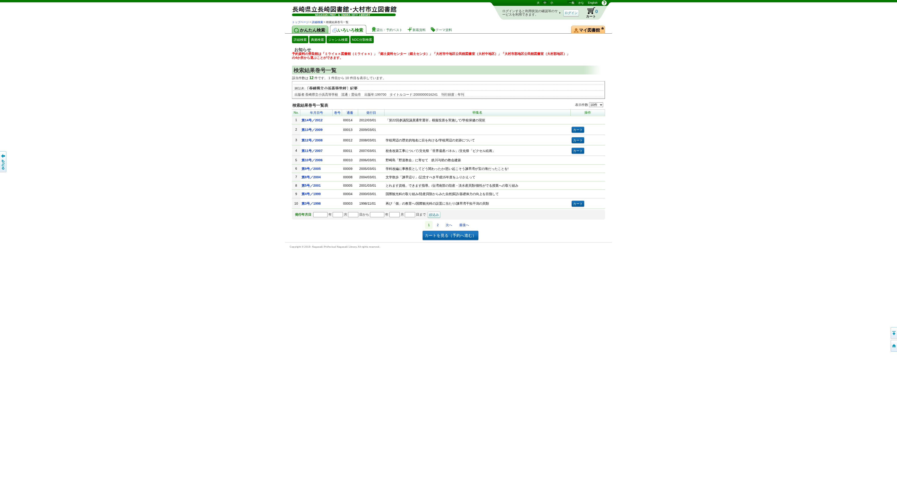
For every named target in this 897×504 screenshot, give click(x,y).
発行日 (371, 113)
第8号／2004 (311, 177)
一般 (571, 2)
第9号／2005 (311, 169)
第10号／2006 (312, 160)
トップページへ (893, 346)
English (593, 2)
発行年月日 (303, 214)
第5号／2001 (311, 185)
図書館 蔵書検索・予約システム (341, 10)
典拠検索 (317, 40)
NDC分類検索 (362, 40)
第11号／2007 (312, 151)
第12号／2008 (312, 140)
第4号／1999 (311, 194)
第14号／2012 (312, 120)
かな (581, 2)
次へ (449, 225)
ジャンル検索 (338, 40)
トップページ (300, 22)
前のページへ (3, 161)
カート (590, 12)
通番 (350, 113)
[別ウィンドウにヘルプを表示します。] (604, 3)
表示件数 (582, 105)
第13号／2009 (312, 130)
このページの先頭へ (893, 333)
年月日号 (316, 113)
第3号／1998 (311, 203)
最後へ (464, 225)
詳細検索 (317, 22)
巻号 (337, 113)
